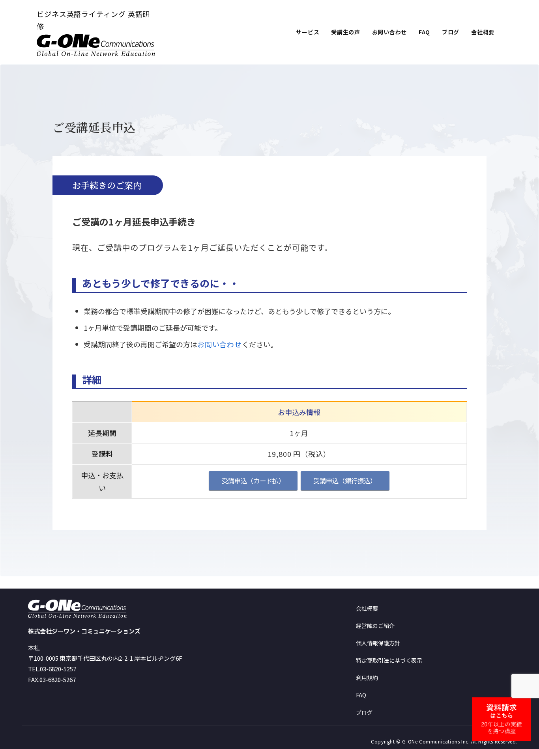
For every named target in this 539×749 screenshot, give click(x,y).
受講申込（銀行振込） (344, 480)
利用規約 (367, 678)
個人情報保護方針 (378, 643)
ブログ (450, 32)
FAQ (424, 32)
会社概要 (482, 32)
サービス (307, 32)
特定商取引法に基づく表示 (389, 660)
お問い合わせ (389, 32)
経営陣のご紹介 (375, 626)
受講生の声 (345, 32)
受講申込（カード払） (253, 480)
